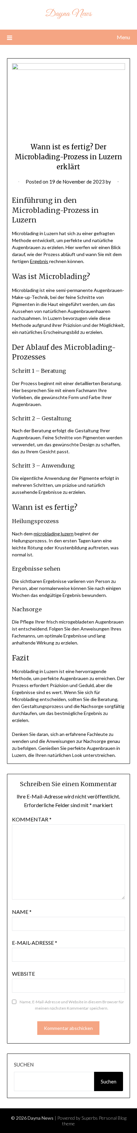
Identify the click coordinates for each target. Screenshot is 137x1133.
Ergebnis (39, 261)
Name (22, 912)
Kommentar (32, 819)
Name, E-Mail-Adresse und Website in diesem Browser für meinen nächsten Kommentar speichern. (72, 1005)
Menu (123, 37)
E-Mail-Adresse (34, 942)
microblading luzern (53, 533)
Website (23, 973)
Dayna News (68, 14)
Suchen (24, 1064)
